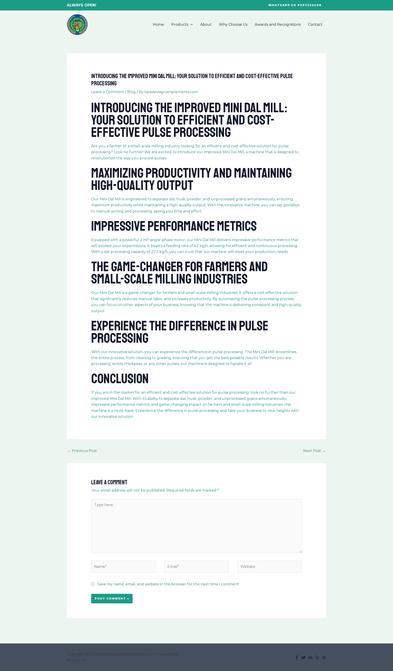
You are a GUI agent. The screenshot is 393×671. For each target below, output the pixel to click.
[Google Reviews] (324, 658)
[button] (295, 5)
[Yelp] (317, 658)
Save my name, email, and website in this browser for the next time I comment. (168, 584)
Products (179, 24)
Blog (131, 92)
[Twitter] (304, 658)
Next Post (314, 451)
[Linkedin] (310, 658)
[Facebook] (297, 658)
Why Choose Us (233, 24)
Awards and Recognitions (278, 24)
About (206, 24)
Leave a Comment (107, 92)
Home (158, 24)
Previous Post (82, 451)
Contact (315, 24)
